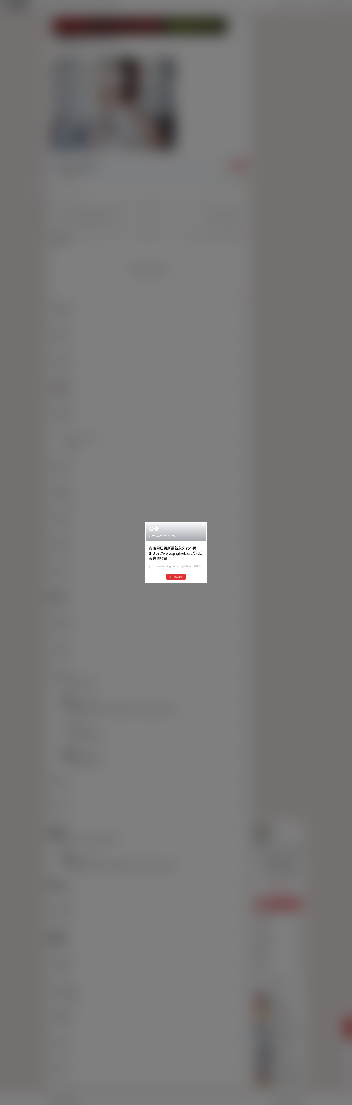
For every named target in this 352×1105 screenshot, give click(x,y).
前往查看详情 (176, 577)
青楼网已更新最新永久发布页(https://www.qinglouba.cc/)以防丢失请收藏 (176, 553)
